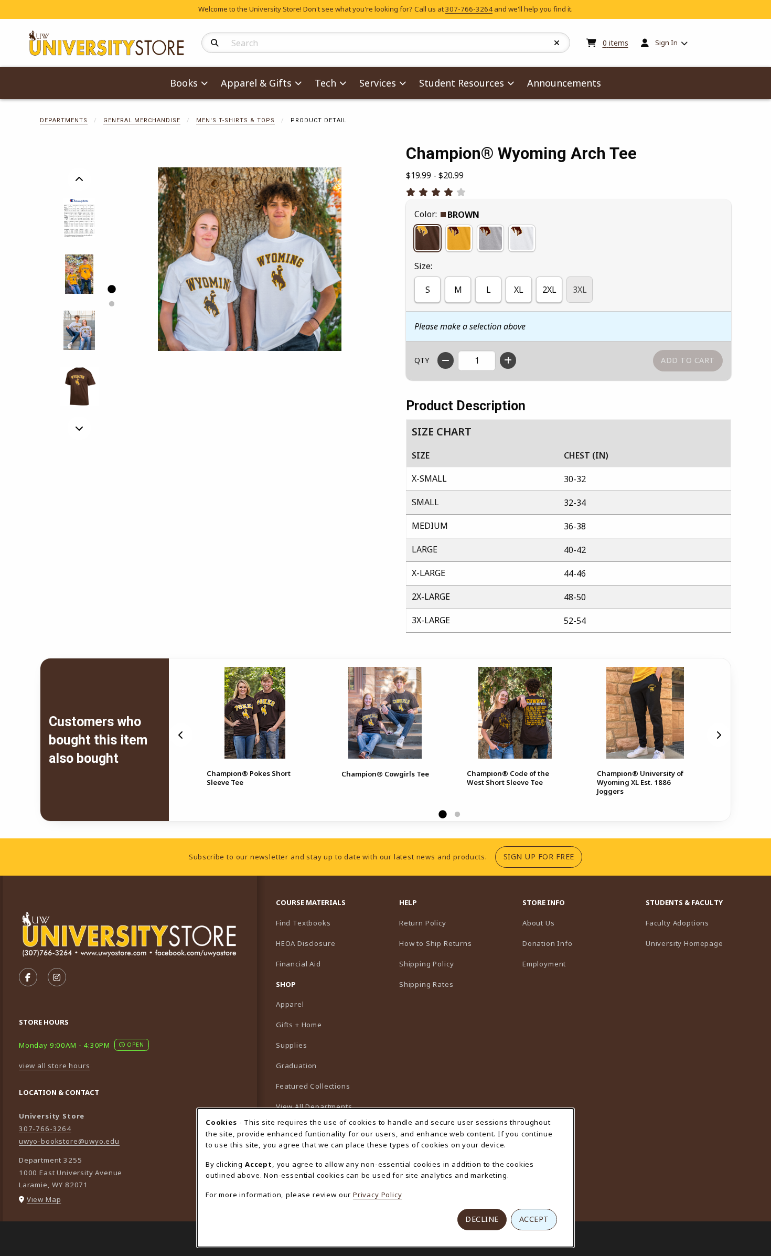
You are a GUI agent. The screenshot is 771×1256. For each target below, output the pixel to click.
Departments (64, 120)
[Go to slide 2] (111, 303)
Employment (544, 963)
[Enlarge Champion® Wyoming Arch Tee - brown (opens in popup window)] (79, 386)
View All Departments (314, 1106)
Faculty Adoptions (703, 923)
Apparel (290, 1004)
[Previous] (79, 179)
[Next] (79, 428)
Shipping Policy (426, 963)
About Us (538, 923)
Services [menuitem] (377, 83)
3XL (580, 289)
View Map (44, 1199)
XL (518, 289)
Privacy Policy (377, 1194)
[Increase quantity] (508, 360)
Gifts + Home (299, 1024)
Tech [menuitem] (325, 83)
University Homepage (703, 943)
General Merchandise (141, 120)
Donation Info (547, 943)
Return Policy (422, 923)
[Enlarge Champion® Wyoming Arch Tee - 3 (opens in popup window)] (79, 330)
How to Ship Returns (435, 943)
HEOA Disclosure (305, 943)
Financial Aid (298, 963)
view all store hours (54, 1065)
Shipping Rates (426, 984)
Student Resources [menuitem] (461, 83)
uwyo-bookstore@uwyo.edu (69, 1141)
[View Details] (255, 713)
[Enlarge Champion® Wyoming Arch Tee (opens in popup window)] (249, 259)
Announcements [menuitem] (564, 83)
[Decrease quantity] (445, 360)
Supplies (291, 1045)
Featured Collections (313, 1086)
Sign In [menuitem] (666, 42)
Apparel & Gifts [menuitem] (256, 83)
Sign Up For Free (543, 856)
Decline (482, 1219)
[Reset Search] (557, 43)
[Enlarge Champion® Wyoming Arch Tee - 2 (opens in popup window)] (79, 274)
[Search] (214, 43)
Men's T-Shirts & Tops (235, 120)
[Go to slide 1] (111, 289)
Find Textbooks (303, 923)
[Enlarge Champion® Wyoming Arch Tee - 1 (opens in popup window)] (79, 218)
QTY (421, 360)
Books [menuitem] (184, 83)
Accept (534, 1219)
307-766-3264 (468, 9)
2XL (549, 289)
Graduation (296, 1065)
